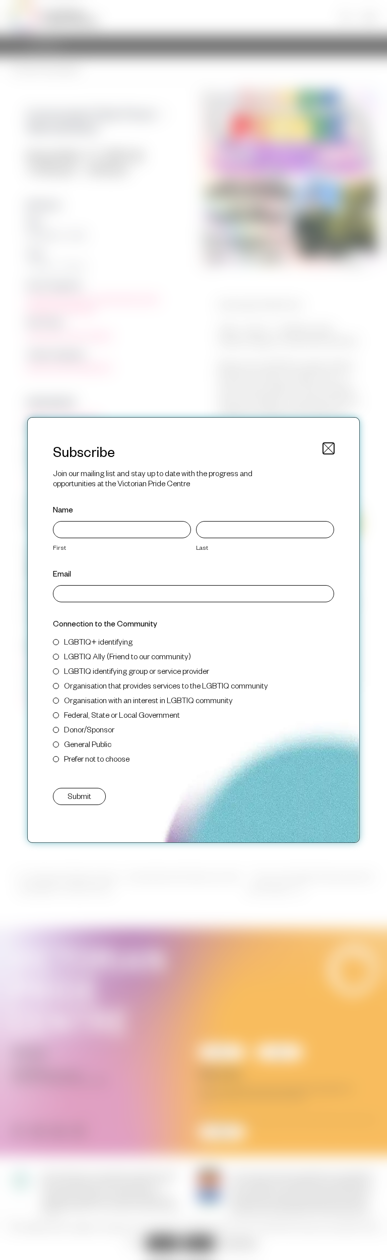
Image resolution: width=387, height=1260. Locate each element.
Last (202, 547)
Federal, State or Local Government (122, 714)
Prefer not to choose (97, 758)
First (59, 547)
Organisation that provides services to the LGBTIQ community (166, 685)
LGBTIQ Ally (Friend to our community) (127, 656)
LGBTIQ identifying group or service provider (136, 670)
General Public (87, 744)
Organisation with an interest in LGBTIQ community (148, 700)
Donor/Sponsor (89, 729)
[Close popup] (328, 448)
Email (62, 573)
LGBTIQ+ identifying (98, 641)
